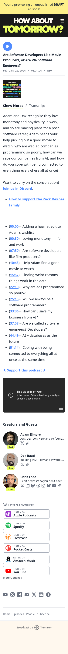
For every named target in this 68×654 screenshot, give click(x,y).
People (30, 614)
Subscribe (43, 614)
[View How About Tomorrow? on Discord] (27, 594)
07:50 (14, 250)
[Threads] (38, 485)
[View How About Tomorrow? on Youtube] (5, 594)
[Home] (34, 25)
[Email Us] (41, 594)
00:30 (14, 238)
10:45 (14, 262)
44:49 (14, 335)
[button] (7, 46)
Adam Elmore (30, 434)
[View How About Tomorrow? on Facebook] (19, 594)
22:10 (14, 287)
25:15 (14, 299)
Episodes (18, 614)
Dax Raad (27, 456)
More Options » (12, 577)
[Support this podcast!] (48, 594)
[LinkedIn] (27, 485)
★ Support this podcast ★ (24, 370)
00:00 (14, 226)
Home (6, 614)
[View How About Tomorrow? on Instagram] (12, 594)
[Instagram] (43, 485)
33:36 (14, 311)
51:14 (14, 347)
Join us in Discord (17, 188)
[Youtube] (54, 485)
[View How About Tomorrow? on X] (34, 594)
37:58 (14, 323)
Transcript (37, 105)
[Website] (27, 443)
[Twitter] (22, 443)
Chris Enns (28, 477)
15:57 (14, 274)
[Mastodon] (33, 485)
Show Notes (13, 105)
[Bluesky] (49, 485)
